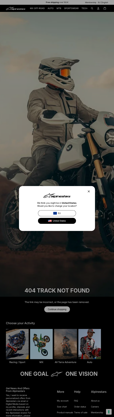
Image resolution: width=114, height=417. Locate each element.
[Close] (90, 191)
